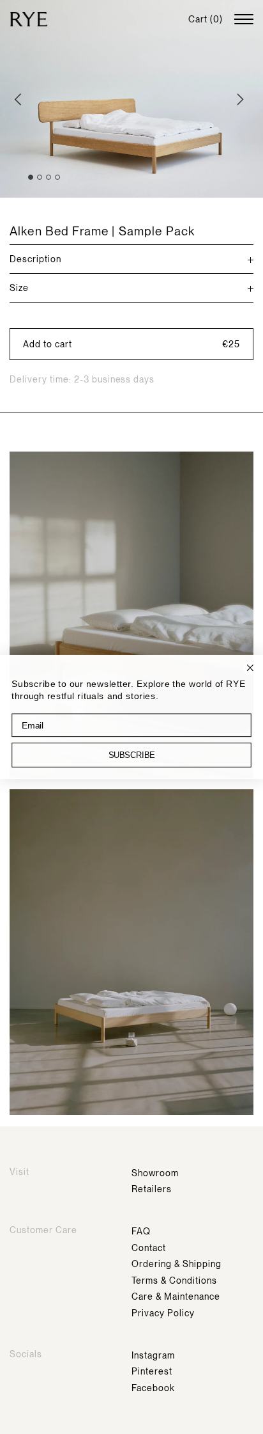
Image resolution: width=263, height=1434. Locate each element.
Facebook (153, 1388)
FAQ (141, 1231)
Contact (149, 1248)
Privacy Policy (163, 1313)
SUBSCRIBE (131, 755)
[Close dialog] (250, 668)
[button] (131, 344)
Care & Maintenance (176, 1296)
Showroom (155, 1173)
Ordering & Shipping (177, 1264)
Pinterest (152, 1371)
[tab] (30, 177)
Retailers (152, 1189)
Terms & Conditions (174, 1280)
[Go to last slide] (20, 99)
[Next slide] (243, 99)
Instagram (153, 1355)
